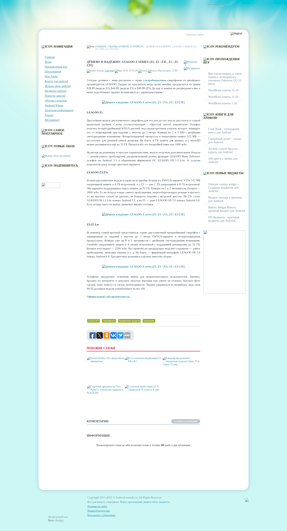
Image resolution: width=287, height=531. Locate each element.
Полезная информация (59, 110)
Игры (48, 62)
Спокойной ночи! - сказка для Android (224, 140)
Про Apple (51, 76)
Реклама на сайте (142, 35)
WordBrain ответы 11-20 (223, 96)
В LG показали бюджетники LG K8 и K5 (141, 377)
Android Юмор (54, 105)
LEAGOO (93, 320)
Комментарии (92, 35)
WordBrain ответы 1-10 (222, 103)
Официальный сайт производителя (108, 296)
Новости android (55, 95)
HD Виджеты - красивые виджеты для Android (223, 219)
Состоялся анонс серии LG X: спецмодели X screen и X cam (142, 403)
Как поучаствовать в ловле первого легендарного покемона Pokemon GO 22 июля (225, 78)
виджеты (164, 501)
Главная (50, 35)
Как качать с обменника (101, 515)
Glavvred (109, 70)
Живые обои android (58, 86)
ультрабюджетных (154, 80)
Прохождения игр (56, 66)
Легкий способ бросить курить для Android (223, 150)
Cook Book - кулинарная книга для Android (223, 130)
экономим (149, 320)
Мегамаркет (52, 120)
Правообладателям (98, 510)
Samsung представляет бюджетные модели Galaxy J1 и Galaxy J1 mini (181, 375)
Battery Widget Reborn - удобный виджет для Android (226, 209)
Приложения (53, 71)
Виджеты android (55, 91)
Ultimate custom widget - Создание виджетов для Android (223, 188)
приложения (135, 501)
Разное (49, 115)
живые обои (151, 501)
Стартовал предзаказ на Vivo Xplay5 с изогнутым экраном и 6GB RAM (104, 403)
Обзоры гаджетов (56, 100)
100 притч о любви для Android (222, 160)
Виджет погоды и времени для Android (225, 199)
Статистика (116, 35)
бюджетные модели (129, 320)
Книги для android (56, 81)
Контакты (69, 35)
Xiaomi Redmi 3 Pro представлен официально (100, 375)
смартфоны (109, 320)
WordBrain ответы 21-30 (223, 90)
